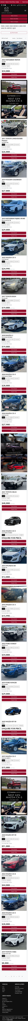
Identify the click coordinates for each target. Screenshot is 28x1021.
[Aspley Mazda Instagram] (3, 5)
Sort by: (14, 38)
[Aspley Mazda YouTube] (5, 5)
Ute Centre (4, 1000)
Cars (3, 986)
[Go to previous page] (5, 976)
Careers (4, 1004)
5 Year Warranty (18, 991)
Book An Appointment (7, 1009)
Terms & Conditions (6, 1010)
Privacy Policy (5, 1012)
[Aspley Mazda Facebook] (2, 5)
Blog (3, 1007)
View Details (14, 74)
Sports (3, 990)
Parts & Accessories (19, 988)
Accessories (17, 990)
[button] (25, 10)
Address (14, 5)
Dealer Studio (10, 1019)
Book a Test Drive (14, 18)
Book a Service (14, 15)
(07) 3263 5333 (22, 5)
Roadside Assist (18, 993)
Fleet (3, 1003)
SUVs (3, 988)
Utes (3, 991)
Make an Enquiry (14, 21)
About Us (4, 998)
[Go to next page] (22, 976)
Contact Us (4, 1006)
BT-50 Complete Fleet (7, 1001)
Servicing (17, 986)
